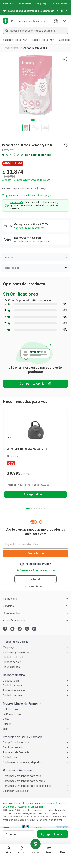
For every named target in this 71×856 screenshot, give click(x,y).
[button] (57, 11)
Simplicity (41, 3)
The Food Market (59, 3)
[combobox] (35, 30)
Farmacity (8, 3)
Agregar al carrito (52, 834)
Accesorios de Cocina (35, 47)
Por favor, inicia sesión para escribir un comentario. (35, 384)
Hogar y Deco (11, 47)
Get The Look (24, 3)
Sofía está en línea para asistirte (35, 570)
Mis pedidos (55, 21)
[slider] (35, 7)
